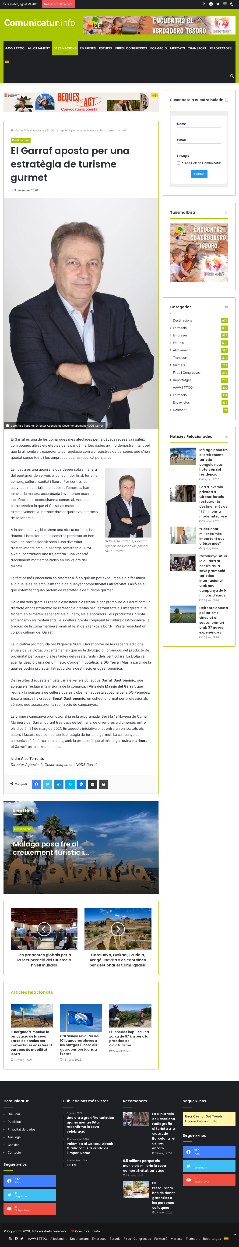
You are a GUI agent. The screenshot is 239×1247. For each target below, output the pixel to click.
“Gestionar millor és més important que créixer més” (212, 536)
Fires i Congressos (131, 48)
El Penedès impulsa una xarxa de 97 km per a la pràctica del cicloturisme (129, 1039)
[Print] (103, 784)
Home (18, 130)
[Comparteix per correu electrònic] (92, 784)
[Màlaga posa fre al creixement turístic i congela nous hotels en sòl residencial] (183, 456)
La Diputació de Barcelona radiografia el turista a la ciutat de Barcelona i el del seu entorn (163, 1131)
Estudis (105, 48)
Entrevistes (181, 402)
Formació (158, 48)
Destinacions (65, 48)
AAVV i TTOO (15, 48)
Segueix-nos (194, 1101)
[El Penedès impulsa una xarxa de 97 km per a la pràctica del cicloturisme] (130, 1016)
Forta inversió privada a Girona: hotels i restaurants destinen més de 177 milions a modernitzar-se (213, 502)
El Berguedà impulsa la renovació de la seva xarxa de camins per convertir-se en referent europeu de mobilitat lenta (31, 1043)
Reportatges (221, 48)
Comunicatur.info (87, 1231)
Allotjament (39, 48)
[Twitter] (47, 784)
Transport (197, 48)
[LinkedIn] (58, 784)
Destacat (180, 410)
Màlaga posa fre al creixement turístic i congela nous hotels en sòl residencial (48, 856)
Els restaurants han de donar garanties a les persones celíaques (163, 1195)
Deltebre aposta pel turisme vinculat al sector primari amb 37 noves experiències (213, 620)
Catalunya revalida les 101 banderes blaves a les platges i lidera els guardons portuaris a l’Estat (79, 1045)
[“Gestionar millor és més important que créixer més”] (183, 535)
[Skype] (70, 784)
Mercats (177, 48)
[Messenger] (81, 784)
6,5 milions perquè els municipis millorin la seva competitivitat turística (144, 1165)
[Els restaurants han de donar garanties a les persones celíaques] (136, 1189)
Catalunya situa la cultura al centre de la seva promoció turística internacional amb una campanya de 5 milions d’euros (213, 576)
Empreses (88, 48)
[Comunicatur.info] (40, 22)
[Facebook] (36, 784)
